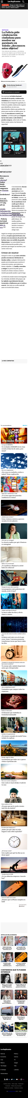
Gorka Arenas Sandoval (14, 85)
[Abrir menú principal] (2, 2)
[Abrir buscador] (23, 2)
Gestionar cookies (18, 1087)
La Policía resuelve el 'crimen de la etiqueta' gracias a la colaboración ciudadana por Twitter (21, 964)
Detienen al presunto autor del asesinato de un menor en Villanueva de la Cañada (21, 1034)
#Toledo (5, 190)
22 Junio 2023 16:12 (12, 86)
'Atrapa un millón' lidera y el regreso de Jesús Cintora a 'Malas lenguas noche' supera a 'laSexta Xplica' (13, 6)
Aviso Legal (14, 1083)
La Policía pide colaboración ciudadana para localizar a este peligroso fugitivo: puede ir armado (7, 964)
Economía (3, 1056)
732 (23, 1079)
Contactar (7, 1085)
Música (2, 1062)
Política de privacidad (16, 1085)
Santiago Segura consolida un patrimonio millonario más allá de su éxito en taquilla (21, 1002)
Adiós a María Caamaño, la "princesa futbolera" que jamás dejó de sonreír (7, 1002)
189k (9, 1079)
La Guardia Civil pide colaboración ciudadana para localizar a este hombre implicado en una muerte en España (21, 948)
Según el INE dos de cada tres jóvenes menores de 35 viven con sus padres (21, 986)
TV (15, 1059)
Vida (15, 1065)
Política (16, 1053)
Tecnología (3, 1065)
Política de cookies (8, 1087)
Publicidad (20, 1083)
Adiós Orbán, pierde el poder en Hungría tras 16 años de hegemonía (7, 1034)
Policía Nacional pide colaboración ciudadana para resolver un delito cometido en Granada (7, 948)
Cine (2, 1059)
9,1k (19, 1079)
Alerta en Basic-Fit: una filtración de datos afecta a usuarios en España (7, 1018)
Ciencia (16, 1056)
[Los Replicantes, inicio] (14, 2)
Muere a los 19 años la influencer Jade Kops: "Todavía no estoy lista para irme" (7, 986)
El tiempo (3, 1069)
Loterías (16, 1069)
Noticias (3, 1053)
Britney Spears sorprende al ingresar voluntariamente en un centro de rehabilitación (21, 1018)
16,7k (14, 1079)
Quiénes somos (7, 1083)
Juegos (16, 1062)
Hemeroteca (4, 1073)
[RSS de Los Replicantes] (5, 1079)
